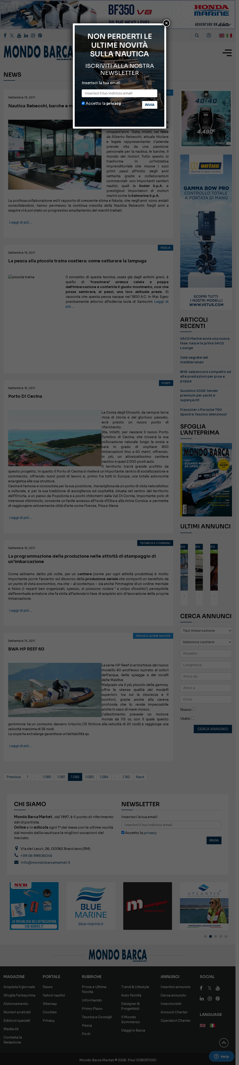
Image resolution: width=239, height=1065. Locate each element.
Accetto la (103, 103)
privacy (113, 103)
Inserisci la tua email (101, 82)
